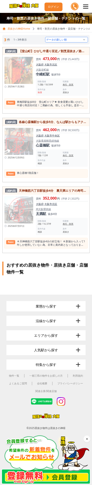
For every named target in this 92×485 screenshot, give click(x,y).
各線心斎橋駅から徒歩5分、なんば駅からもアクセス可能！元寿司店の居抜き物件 (46, 122)
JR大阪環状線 (43, 209)
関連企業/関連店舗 (46, 391)
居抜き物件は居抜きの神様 (50, 428)
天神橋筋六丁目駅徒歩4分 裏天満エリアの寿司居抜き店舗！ (46, 190)
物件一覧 (14, 375)
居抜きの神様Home (18, 28)
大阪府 (40, 64)
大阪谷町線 (42, 69)
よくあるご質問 (18, 383)
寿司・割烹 (68, 84)
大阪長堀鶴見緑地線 (47, 140)
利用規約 (78, 375)
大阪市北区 (50, 64)
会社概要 (42, 383)
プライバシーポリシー (70, 383)
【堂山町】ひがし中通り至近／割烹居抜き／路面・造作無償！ (46, 51)
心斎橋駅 (43, 145)
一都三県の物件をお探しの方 (46, 375)
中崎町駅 (43, 74)
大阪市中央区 (52, 135)
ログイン (53, 7)
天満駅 (41, 213)
